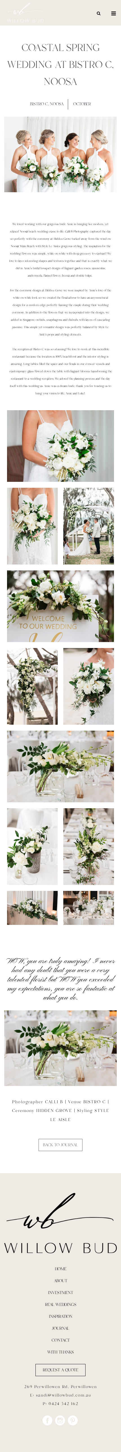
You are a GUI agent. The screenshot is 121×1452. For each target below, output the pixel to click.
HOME (60, 1269)
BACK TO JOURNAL (60, 1145)
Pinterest (73, 1420)
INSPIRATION (60, 1317)
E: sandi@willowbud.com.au (60, 1395)
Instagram (60, 1420)
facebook (47, 1420)
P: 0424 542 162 (61, 1404)
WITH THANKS (60, 1352)
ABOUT (60, 1281)
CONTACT (60, 1340)
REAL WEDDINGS (60, 1305)
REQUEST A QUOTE (60, 1370)
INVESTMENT (60, 1293)
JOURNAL (60, 1328)
